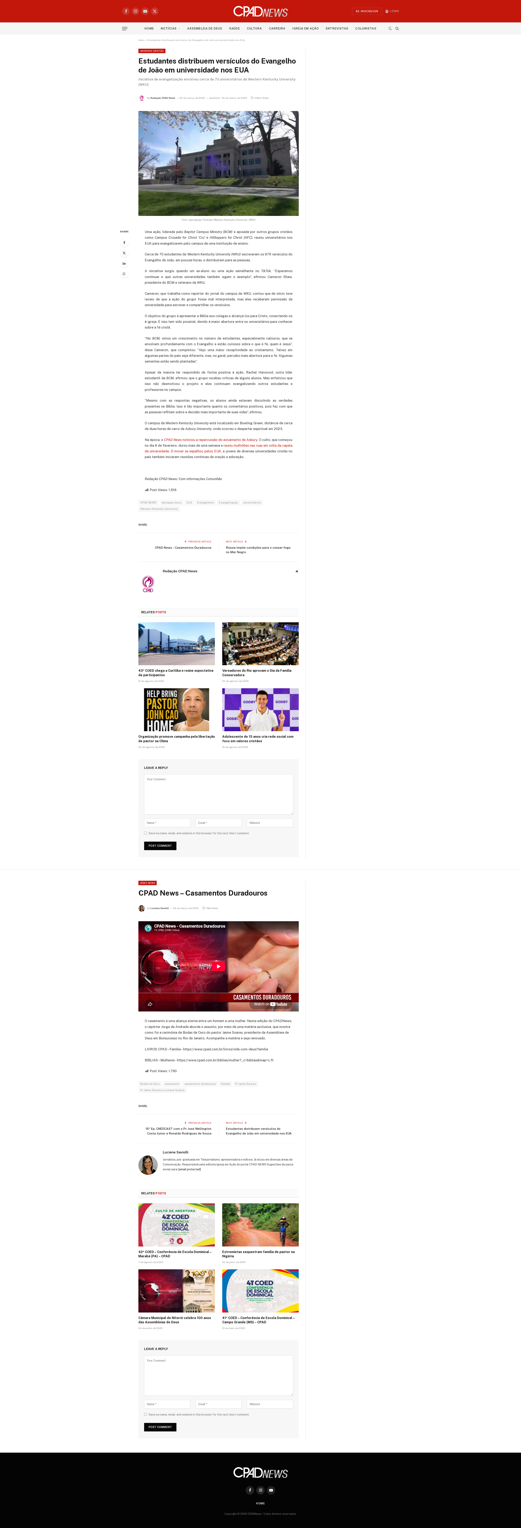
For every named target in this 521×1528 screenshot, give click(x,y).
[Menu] (124, 28)
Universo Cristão (152, 51)
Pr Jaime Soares (245, 1083)
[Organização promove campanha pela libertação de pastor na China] (176, 709)
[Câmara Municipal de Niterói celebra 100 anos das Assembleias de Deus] (176, 1291)
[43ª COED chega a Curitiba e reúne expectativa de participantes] (176, 643)
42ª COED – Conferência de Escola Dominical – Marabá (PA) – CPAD (174, 1254)
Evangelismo (205, 502)
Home (149, 28)
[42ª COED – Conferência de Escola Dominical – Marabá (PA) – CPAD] (176, 1225)
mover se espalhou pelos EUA (197, 451)
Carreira (277, 28)
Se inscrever (367, 11)
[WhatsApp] (124, 274)
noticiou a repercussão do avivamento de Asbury (210, 440)
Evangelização (228, 502)
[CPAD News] (260, 11)
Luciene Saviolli (160, 908)
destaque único (172, 502)
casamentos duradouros (200, 1083)
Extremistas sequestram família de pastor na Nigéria (258, 1254)
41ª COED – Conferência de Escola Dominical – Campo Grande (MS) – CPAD (258, 1320)
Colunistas (365, 28)
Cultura (254, 28)
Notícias (169, 28)
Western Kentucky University (159, 508)
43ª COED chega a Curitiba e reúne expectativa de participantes (175, 673)
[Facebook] (124, 243)
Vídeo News (147, 883)
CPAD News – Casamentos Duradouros (183, 547)
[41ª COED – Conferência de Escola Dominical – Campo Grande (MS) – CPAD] (260, 1291)
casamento (172, 1083)
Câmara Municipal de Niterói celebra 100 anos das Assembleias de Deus (174, 1320)
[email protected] (189, 1169)
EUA (189, 502)
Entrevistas (337, 28)
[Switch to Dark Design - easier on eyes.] (390, 28)
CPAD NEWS (148, 502)
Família (225, 1083)
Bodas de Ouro (150, 1083)
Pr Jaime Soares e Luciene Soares (162, 1090)
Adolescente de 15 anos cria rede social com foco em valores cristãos (257, 739)
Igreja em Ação (305, 28)
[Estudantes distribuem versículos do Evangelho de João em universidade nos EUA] (218, 163)
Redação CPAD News (163, 98)
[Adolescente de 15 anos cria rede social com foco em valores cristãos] (260, 709)
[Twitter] (124, 253)
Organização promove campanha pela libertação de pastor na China (176, 739)
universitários (252, 502)
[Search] (397, 28)
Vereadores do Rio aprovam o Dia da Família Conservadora (256, 673)
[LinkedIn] (124, 263)
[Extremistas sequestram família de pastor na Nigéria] (260, 1225)
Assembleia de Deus (204, 28)
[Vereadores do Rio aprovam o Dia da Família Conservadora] (260, 643)
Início (141, 40)
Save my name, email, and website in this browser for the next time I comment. (199, 833)
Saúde (234, 28)
